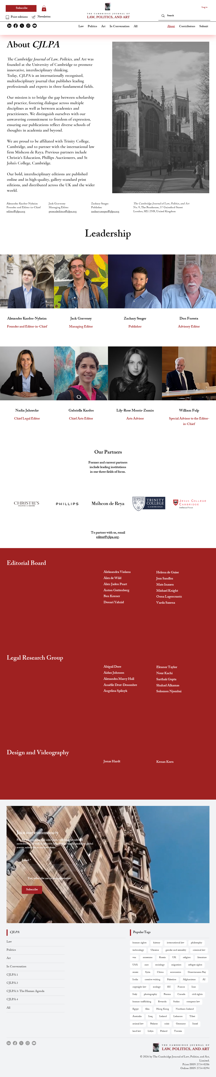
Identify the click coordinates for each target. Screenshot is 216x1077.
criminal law (199, 950)
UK (174, 957)
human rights (139, 943)
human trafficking (141, 1002)
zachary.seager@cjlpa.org (105, 211)
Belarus (154, 1024)
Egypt (135, 1009)
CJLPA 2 (12, 983)
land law (136, 1031)
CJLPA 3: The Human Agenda (25, 991)
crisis (166, 1024)
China (160, 972)
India (135, 979)
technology (138, 950)
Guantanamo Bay (197, 972)
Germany (181, 1024)
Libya (150, 1031)
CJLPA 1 (12, 975)
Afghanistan (189, 979)
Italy (134, 994)
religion (187, 957)
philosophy (196, 943)
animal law (137, 1024)
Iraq (150, 1016)
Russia (162, 957)
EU (169, 987)
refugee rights (195, 965)
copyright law (139, 987)
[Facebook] (16, 26)
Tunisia (178, 1031)
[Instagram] (28, 26)
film (147, 1009)
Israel (195, 1024)
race (146, 965)
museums (147, 957)
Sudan (176, 1002)
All (8, 1008)
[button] (43, 17)
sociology (160, 965)
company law (193, 1002)
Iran (194, 987)
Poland (163, 1031)
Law (9, 942)
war (134, 957)
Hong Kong (162, 1009)
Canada (181, 994)
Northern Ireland (185, 1009)
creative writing (152, 979)
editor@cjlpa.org (16, 211)
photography (150, 994)
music (135, 972)
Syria (147, 972)
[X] (22, 26)
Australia (137, 1016)
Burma (167, 994)
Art (9, 958)
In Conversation (16, 966)
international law (175, 943)
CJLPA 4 (12, 999)
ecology (157, 987)
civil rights (197, 994)
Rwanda (162, 1002)
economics (175, 972)
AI (203, 979)
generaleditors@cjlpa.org (63, 211)
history (156, 943)
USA (135, 965)
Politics (11, 950)
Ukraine (155, 950)
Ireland (163, 1016)
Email (26, 860)
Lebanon (178, 1016)
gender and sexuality (176, 950)
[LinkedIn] (9, 26)
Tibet (192, 1016)
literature (202, 957)
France (181, 987)
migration (176, 965)
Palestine (171, 979)
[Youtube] (34, 26)
